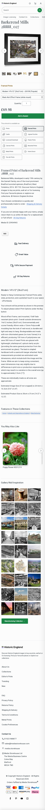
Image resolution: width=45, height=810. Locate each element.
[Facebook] (10, 799)
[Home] (9, 3)
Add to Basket (23, 116)
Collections (34, 17)
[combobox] (19, 10)
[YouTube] (21, 799)
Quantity (17, 103)
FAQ (3, 695)
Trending (5, 681)
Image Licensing (9, 17)
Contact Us (23, 17)
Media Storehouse (29, 782)
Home (4, 413)
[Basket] (35, 3)
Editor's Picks (7, 676)
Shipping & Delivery (9, 710)
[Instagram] (27, 799)
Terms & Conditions (10, 715)
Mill (4, 234)
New (3, 686)
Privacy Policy (7, 700)
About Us (5, 667)
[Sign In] (40, 3)
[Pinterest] (16, 799)
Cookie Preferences (10, 724)
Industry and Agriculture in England (18, 413)
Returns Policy (7, 705)
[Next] (40, 50)
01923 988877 (10, 739)
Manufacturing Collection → (15, 621)
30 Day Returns (19, 218)
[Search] (39, 10)
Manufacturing (35, 413)
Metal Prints (7, 720)
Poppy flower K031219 (12, 467)
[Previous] (4, 50)
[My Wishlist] (29, 3)
